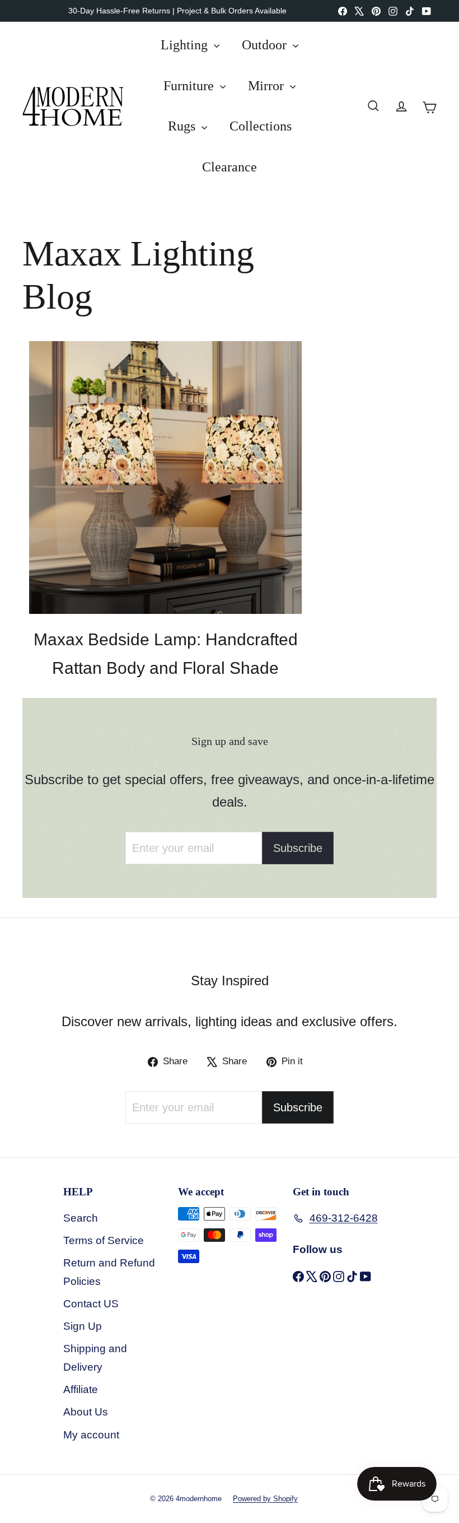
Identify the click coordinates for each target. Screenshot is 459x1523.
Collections (261, 126)
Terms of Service (103, 1240)
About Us (85, 1412)
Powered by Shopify (265, 1498)
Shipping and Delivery (95, 1357)
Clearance (229, 167)
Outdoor (266, 45)
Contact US (91, 1304)
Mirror (267, 85)
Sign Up (82, 1326)
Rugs (183, 126)
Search (80, 1218)
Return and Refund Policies (109, 1272)
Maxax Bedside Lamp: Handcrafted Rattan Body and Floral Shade (166, 653)
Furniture (190, 85)
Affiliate (80, 1389)
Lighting (186, 45)
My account (91, 1435)
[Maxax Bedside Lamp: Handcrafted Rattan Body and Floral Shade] (165, 477)
